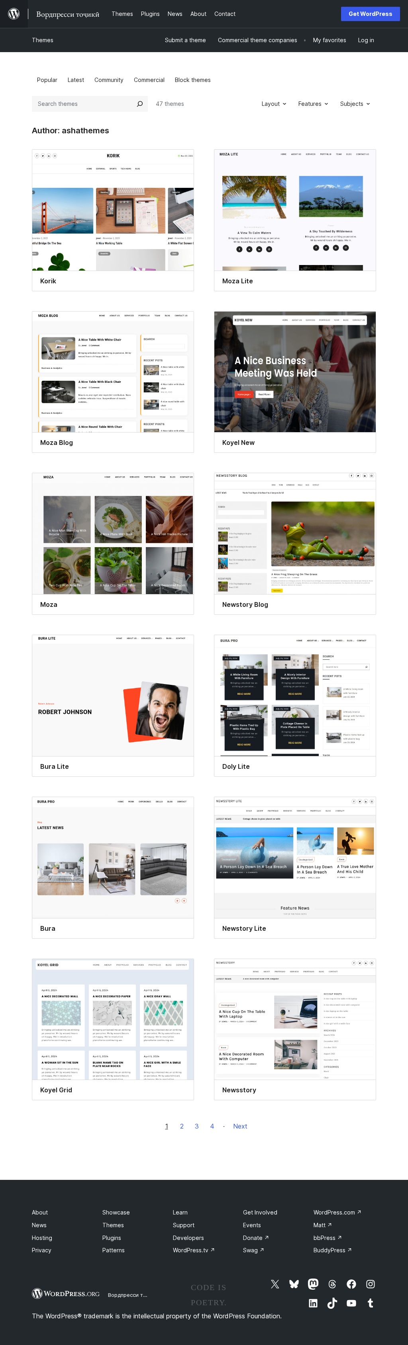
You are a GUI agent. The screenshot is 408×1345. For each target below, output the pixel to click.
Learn (180, 1212)
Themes (42, 40)
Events (252, 1225)
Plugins (111, 1237)
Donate (256, 1237)
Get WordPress (370, 13)
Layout (271, 103)
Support (183, 1225)
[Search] (140, 104)
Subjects (351, 103)
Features (310, 103)
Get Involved (260, 1212)
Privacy (41, 1250)
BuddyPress (333, 1250)
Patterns (113, 1250)
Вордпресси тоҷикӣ (133, 1295)
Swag (254, 1250)
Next (240, 1126)
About (40, 1212)
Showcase (116, 1212)
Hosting (42, 1237)
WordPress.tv (194, 1250)
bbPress (328, 1237)
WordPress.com (338, 1212)
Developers (188, 1237)
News (39, 1225)
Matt (323, 1225)
